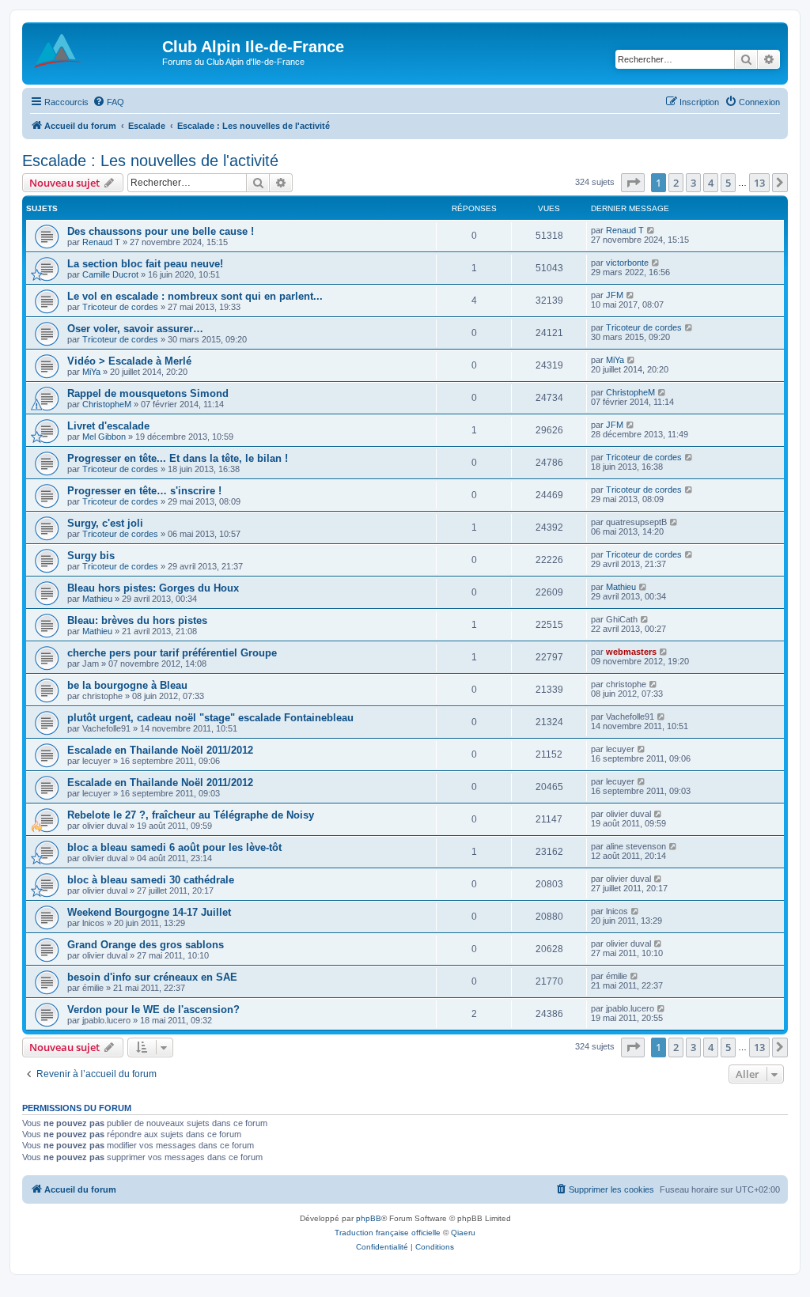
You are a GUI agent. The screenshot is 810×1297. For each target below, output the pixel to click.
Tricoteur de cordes (120, 307)
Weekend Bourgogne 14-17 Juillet (149, 912)
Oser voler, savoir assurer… (135, 329)
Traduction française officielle (388, 1232)
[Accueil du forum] (94, 51)
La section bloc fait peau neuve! (145, 264)
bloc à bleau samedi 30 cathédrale (150, 880)
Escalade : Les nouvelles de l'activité (150, 160)
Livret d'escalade (108, 426)
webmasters (631, 651)
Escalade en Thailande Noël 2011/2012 (160, 750)
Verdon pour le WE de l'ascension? (153, 1009)
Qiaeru (463, 1232)
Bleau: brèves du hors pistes (137, 620)
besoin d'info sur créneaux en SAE (152, 977)
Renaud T (101, 242)
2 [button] (676, 183)
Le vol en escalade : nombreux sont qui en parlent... (195, 296)
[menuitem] (108, 102)
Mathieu (97, 598)
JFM (614, 295)
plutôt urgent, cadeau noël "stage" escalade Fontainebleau (210, 718)
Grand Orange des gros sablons (145, 945)
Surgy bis (91, 556)
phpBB (368, 1218)
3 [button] (693, 183)
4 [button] (710, 183)
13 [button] (759, 183)
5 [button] (728, 183)
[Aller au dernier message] (651, 230)
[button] (633, 182)
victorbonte (627, 262)
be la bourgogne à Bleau (127, 685)
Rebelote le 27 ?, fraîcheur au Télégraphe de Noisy (190, 815)
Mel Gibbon (104, 436)
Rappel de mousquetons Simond (148, 393)
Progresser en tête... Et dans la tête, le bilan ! (177, 458)
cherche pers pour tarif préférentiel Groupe (172, 653)
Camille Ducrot (110, 274)
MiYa (91, 371)
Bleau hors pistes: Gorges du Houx (153, 588)
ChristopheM (106, 404)
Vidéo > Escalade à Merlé (129, 361)
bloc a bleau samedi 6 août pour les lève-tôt (174, 847)
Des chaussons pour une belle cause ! (160, 231)
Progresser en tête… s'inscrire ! (144, 491)
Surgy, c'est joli (105, 523)
